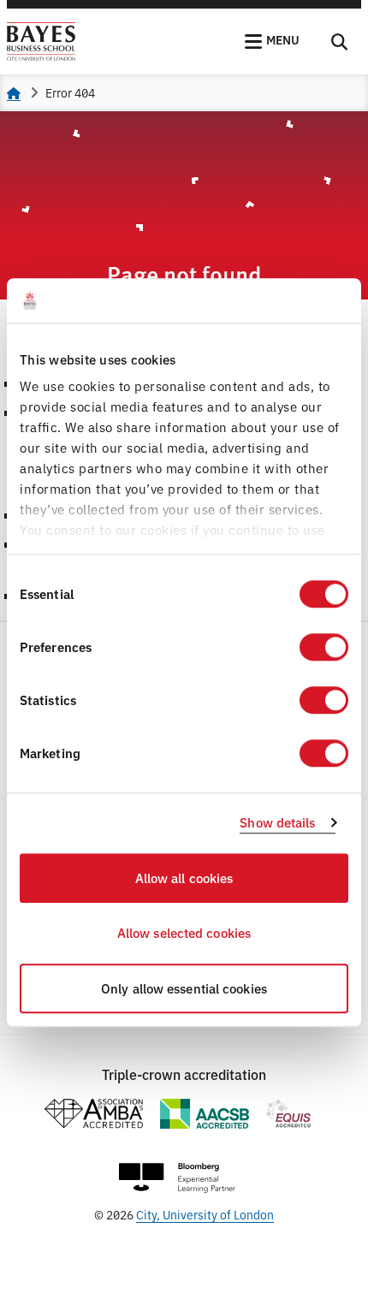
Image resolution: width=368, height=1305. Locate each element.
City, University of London (205, 1214)
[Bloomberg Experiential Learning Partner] (177, 1178)
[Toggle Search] (339, 42)
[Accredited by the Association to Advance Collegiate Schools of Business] (204, 1114)
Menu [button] (283, 39)
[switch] (324, 647)
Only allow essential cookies (184, 988)
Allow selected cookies (184, 933)
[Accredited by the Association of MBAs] (93, 1114)
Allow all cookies (184, 878)
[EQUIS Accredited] (289, 1114)
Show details (277, 823)
